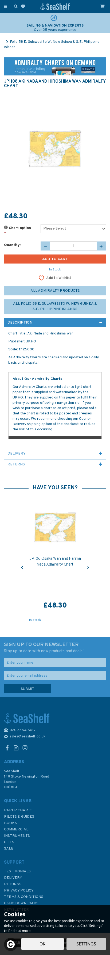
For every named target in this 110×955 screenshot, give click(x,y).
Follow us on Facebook (7, 747)
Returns (12, 884)
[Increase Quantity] (101, 246)
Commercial (16, 829)
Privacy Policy (19, 890)
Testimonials (17, 871)
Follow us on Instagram (25, 747)
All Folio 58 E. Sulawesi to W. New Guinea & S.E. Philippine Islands (55, 306)
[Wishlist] (24, 6)
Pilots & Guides (19, 816)
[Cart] (102, 6)
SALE (8, 848)
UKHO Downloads (21, 903)
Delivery (13, 878)
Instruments (17, 836)
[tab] (55, 322)
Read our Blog (16, 747)
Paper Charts (18, 810)
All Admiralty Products (55, 290)
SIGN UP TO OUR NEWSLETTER (44, 648)
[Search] (15, 6)
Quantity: (12, 245)
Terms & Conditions (23, 897)
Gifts (9, 842)
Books (10, 823)
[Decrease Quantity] (45, 246)
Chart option (17, 231)
